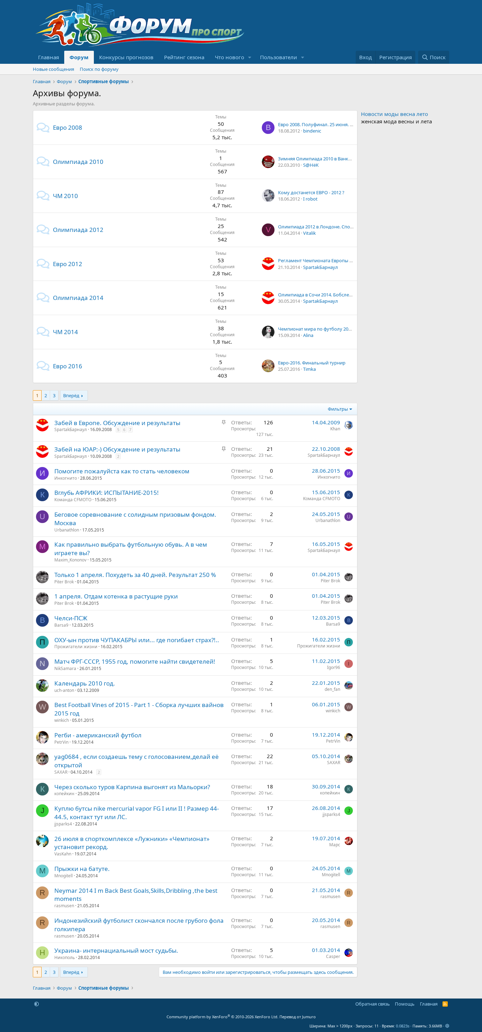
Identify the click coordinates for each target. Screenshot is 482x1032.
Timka (309, 369)
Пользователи (278, 57)
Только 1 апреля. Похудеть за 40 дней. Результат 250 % (135, 575)
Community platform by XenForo (222, 1016)
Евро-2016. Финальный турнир (311, 363)
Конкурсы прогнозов (126, 57)
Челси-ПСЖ (71, 618)
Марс (334, 845)
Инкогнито (65, 478)
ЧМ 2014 (65, 332)
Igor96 (333, 667)
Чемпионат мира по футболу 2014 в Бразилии (328, 329)
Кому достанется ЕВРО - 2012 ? (311, 192)
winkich (61, 720)
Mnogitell (63, 876)
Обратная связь (372, 1004)
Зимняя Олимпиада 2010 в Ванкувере (319, 158)
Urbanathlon (66, 530)
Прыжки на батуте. (82, 869)
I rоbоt (310, 199)
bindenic (312, 131)
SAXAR (60, 772)
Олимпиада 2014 (78, 298)
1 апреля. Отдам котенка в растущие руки (116, 596)
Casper (333, 956)
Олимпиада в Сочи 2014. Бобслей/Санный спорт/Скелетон (342, 294)
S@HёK (311, 165)
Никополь (64, 957)
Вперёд (71, 395)
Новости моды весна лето (394, 113)
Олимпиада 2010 (78, 162)
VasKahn (62, 854)
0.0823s (402, 1025)
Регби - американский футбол (97, 735)
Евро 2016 (67, 366)
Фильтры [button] (338, 409)
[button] (250, 57)
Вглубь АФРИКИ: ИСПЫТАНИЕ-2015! (106, 493)
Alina (308, 335)
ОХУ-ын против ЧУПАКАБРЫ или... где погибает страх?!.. (136, 640)
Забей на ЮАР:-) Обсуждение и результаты (117, 449)
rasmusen (64, 906)
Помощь (405, 1004)
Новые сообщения (53, 69)
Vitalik (309, 233)
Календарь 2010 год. (84, 683)
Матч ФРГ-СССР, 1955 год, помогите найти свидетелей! (134, 661)
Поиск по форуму (99, 69)
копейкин (64, 794)
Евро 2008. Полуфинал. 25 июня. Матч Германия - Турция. (341, 124)
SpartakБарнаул (320, 267)
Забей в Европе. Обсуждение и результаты (117, 423)
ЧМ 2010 (65, 196)
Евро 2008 (67, 127)
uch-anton (64, 690)
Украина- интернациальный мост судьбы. (116, 950)
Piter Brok (64, 582)
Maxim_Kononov (70, 560)
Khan (335, 429)
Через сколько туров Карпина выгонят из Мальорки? (132, 787)
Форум (79, 57)
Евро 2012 (67, 264)
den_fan (332, 689)
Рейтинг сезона (184, 57)
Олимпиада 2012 (78, 230)
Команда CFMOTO (72, 500)
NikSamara (65, 668)
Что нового (229, 57)
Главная (48, 57)
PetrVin (61, 742)
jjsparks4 (63, 824)
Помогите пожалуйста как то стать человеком (121, 471)
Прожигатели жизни (75, 647)
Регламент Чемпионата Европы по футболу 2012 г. (334, 260)
